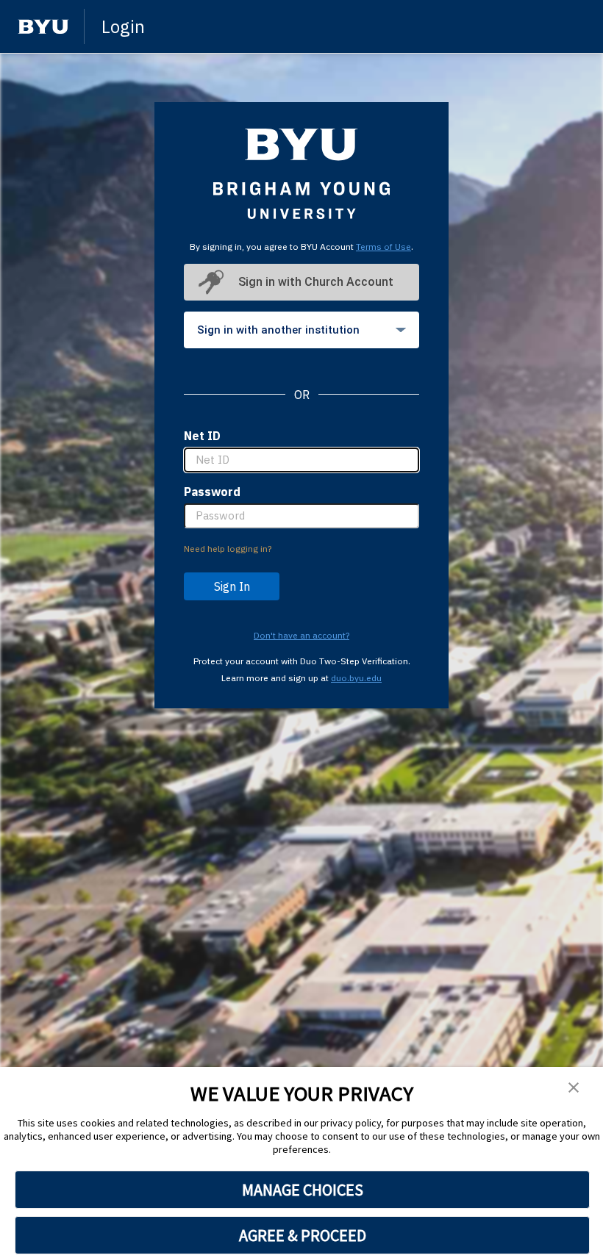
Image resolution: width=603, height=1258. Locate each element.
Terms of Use (383, 246)
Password (212, 491)
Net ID (202, 435)
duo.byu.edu (356, 677)
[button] (573, 1088)
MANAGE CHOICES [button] (302, 1189)
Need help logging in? (227, 548)
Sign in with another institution (278, 330)
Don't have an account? (301, 635)
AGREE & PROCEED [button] (302, 1235)
